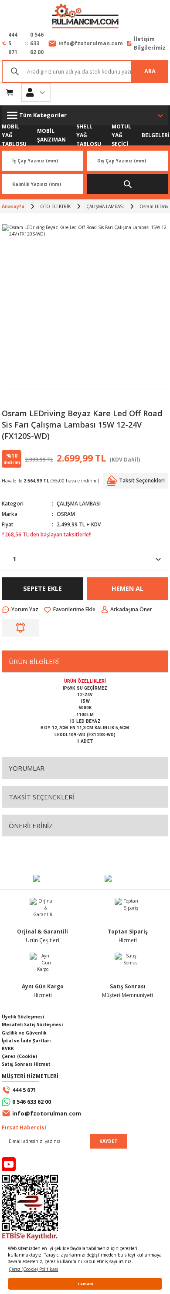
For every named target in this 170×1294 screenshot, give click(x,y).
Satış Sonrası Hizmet (26, 1064)
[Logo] (85, 16)
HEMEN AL (127, 588)
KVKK (8, 1048)
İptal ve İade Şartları (26, 1041)
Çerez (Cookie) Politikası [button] (33, 1269)
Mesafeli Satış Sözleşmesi (32, 1024)
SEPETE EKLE (42, 588)
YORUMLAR (26, 768)
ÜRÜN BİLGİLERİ (34, 661)
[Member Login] (36, 92)
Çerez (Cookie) (19, 1056)
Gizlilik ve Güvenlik (24, 1033)
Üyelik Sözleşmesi (23, 1017)
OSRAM (66, 513)
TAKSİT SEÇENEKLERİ (42, 796)
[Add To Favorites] (69, 609)
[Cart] (9, 92)
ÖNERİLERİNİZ (31, 825)
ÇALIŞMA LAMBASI (79, 503)
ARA (150, 71)
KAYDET (108, 1141)
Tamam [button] (85, 1284)
